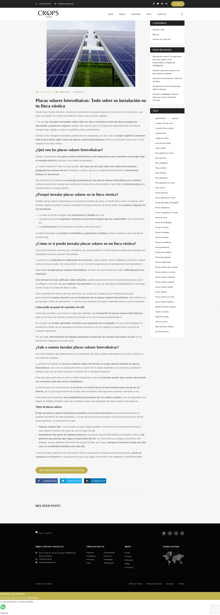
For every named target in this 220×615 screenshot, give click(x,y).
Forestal (91, 559)
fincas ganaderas (162, 247)
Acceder (178, 4)
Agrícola (91, 553)
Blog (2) (156, 34)
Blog (128, 564)
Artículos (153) (158, 30)
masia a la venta (162, 312)
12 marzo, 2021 (63, 92)
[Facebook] (153, 4)
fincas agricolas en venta (165, 198)
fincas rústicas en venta (164, 297)
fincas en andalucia (163, 242)
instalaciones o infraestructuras (113, 293)
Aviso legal (170, 584)
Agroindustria (110, 553)
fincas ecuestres (161, 237)
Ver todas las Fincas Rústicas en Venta (61, 470)
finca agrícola (160, 158)
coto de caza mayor (163, 143)
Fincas (128, 556)
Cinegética (91, 556)
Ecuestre (108, 556)
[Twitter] (158, 4)
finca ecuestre (161, 168)
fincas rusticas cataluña (164, 282)
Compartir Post (50, 481)
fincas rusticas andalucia (165, 277)
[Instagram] (166, 4)
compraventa (160, 133)
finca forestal (160, 173)
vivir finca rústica (162, 332)
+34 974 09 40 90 (44, 4)
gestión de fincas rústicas (165, 307)
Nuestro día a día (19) (161, 39)
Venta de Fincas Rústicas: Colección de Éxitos (167, 79)
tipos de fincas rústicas (164, 327)
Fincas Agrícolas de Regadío (166, 203)
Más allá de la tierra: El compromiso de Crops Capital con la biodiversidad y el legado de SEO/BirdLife (167, 61)
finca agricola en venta (164, 153)
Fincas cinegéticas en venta (166, 212)
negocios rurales (162, 317)
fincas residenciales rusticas (166, 267)
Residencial (109, 563)
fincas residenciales (163, 262)
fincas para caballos (163, 252)
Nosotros (129, 560)
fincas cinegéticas (162, 208)
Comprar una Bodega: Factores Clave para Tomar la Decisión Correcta (165, 97)
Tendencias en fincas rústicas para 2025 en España (167, 87)
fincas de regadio (162, 232)
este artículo (133, 233)
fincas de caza (161, 217)
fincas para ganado (163, 257)
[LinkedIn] (162, 4)
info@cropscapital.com (66, 4)
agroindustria (160, 118)
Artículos (79, 92)
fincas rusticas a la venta (165, 272)
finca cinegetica (161, 163)
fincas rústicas (161, 292)
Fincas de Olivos (162, 227)
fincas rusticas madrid (164, 287)
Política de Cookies (135, 584)
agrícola (175, 118)
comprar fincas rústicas (164, 128)
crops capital (160, 148)
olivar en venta (161, 322)
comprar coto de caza (164, 123)
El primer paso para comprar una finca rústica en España (166, 72)
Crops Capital (46, 92)
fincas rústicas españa (164, 302)
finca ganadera (161, 178)
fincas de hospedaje (163, 222)
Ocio (89, 563)
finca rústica (112, 250)
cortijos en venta (162, 138)
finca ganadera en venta (165, 183)
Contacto (129, 567)
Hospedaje (109, 559)
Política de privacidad (154, 584)
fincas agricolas (161, 193)
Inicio (128, 553)
